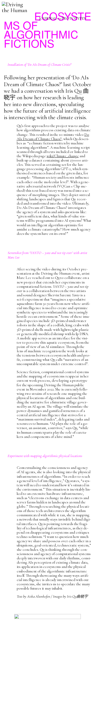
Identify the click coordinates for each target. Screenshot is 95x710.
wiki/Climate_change (63, 156)
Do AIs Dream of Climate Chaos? (53, 136)
